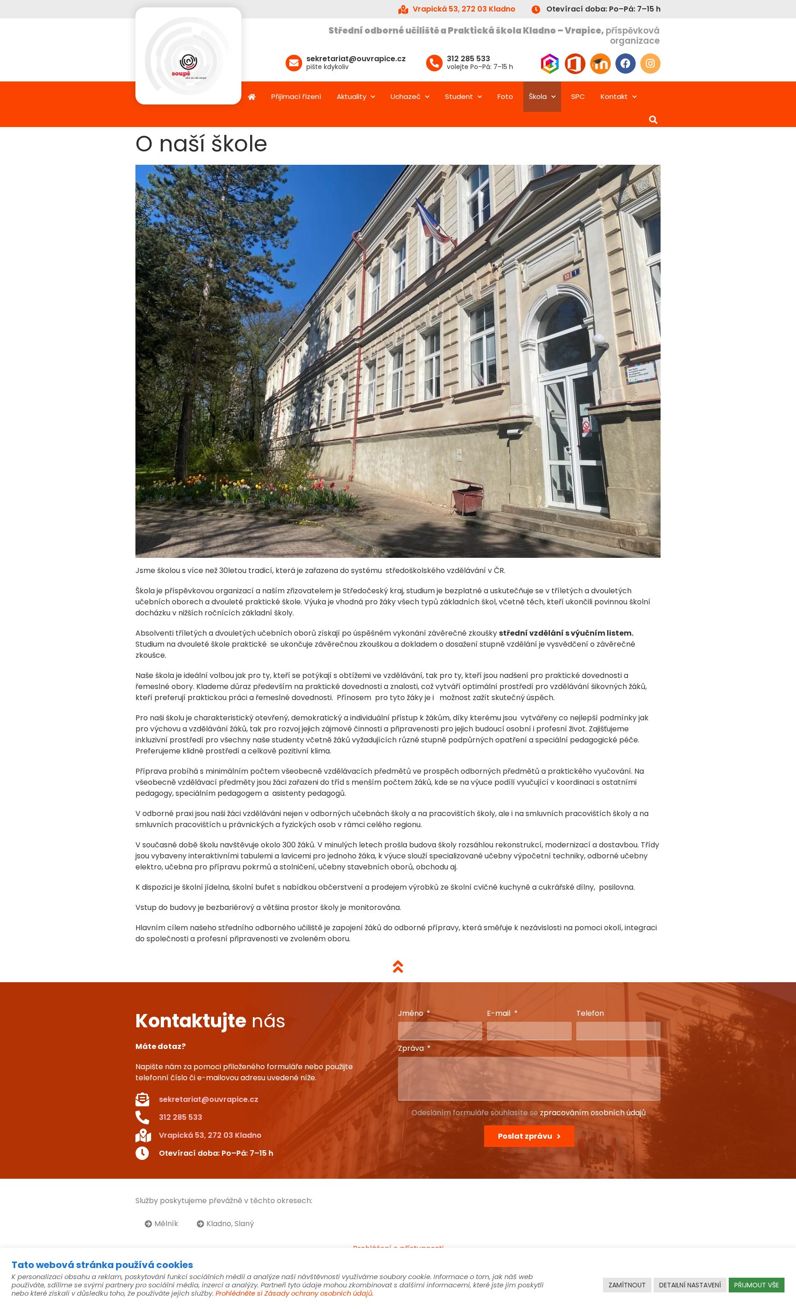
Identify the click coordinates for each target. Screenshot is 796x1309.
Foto (505, 96)
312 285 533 (468, 58)
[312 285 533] (434, 63)
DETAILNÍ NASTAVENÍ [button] (690, 1285)
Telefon (590, 1014)
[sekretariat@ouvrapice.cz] (294, 63)
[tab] (161, 1224)
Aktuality (351, 96)
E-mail (499, 1014)
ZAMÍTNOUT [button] (627, 1285)
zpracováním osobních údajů (593, 1112)
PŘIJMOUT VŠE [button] (756, 1285)
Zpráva (412, 1049)
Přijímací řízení (296, 96)
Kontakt (614, 96)
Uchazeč (406, 96)
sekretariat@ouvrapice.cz (356, 58)
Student (459, 96)
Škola (538, 96)
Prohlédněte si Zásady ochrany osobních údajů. (295, 1293)
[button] (653, 119)
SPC (578, 96)
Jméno (411, 1014)
